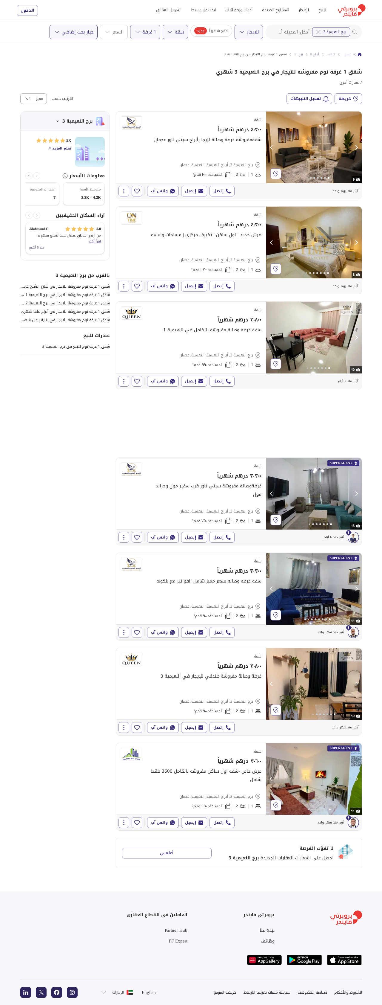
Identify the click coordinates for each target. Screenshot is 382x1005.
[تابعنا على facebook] (56, 992)
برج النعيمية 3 (334, 32)
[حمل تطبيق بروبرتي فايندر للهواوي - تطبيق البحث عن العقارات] (264, 960)
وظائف (268, 941)
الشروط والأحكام (348, 992)
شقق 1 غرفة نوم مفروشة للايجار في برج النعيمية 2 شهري (61, 303)
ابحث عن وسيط (203, 10)
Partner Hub (176, 930)
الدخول (27, 10)
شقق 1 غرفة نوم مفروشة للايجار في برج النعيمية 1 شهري (61, 294)
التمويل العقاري (168, 10)
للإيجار (304, 10)
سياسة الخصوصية (312, 992)
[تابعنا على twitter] (41, 992)
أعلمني (166, 853)
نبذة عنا (267, 930)
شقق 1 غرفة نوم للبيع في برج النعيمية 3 (76, 346)
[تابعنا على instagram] (72, 992)
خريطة (344, 98)
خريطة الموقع (225, 992)
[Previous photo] (271, 147)
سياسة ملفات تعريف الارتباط (267, 992)
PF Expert (178, 941)
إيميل (190, 191)
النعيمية (329, 54)
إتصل (218, 191)
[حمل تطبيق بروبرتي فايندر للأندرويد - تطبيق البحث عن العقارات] (304, 960)
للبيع (322, 10)
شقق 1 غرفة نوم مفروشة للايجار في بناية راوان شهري (64, 320)
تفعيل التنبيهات (305, 98)
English (149, 992)
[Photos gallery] (314, 147)
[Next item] (29, 175)
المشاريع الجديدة (275, 10)
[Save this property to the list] (137, 191)
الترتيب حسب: (61, 98)
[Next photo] (356, 147)
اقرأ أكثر (95, 241)
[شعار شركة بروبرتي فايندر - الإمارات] (352, 10)
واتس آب (159, 191)
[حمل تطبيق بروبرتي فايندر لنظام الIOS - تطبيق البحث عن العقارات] (344, 960)
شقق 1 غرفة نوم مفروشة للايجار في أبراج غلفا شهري (65, 311)
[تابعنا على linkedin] (25, 992)
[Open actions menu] (123, 191)
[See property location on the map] (275, 173)
